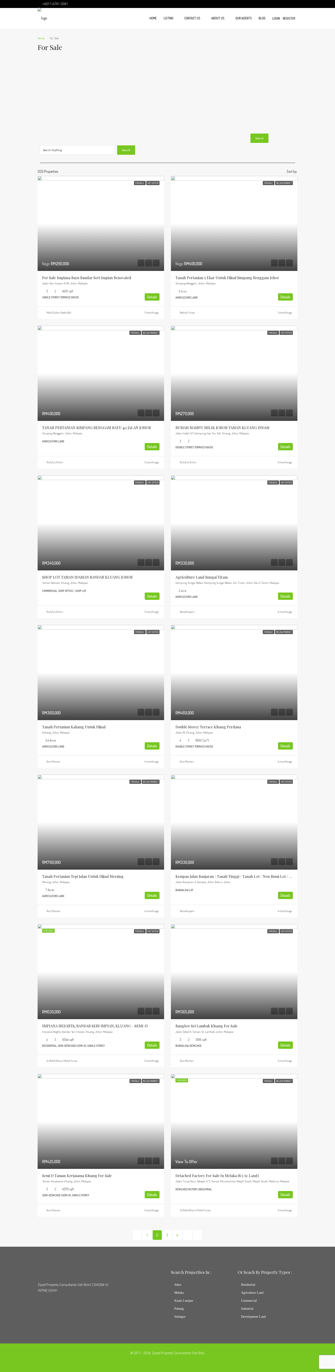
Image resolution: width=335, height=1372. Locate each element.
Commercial (249, 1300)
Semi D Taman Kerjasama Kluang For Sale (77, 1175)
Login (276, 18)
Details (152, 297)
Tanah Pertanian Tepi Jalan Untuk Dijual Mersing (83, 876)
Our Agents (243, 18)
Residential (248, 1284)
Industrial (247, 1308)
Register (289, 18)
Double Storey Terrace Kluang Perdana (208, 726)
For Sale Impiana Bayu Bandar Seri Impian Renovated (86, 277)
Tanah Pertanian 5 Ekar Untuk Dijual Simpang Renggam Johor (227, 277)
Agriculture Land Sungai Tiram (201, 577)
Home (153, 18)
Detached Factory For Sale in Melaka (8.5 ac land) (217, 1175)
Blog (262, 18)
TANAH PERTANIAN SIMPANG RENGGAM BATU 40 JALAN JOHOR (96, 427)
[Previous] (137, 1235)
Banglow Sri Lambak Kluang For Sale (206, 1025)
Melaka (179, 1292)
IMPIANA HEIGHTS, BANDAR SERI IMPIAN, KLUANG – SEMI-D (95, 1025)
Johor (177, 1284)
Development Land (253, 1316)
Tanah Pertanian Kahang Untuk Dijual (74, 726)
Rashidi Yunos (187, 312)
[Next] (187, 1235)
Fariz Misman (53, 761)
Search (259, 138)
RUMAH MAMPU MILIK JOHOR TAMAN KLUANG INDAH (222, 427)
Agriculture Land (252, 1292)
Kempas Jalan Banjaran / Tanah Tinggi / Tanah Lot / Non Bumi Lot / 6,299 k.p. (240, 876)
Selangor (180, 1316)
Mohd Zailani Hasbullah (58, 312)
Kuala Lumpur (183, 1300)
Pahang (179, 1308)
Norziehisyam (187, 612)
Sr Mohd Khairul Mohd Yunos (61, 1060)
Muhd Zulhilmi (54, 462)
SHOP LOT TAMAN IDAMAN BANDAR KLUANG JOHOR (87, 577)
